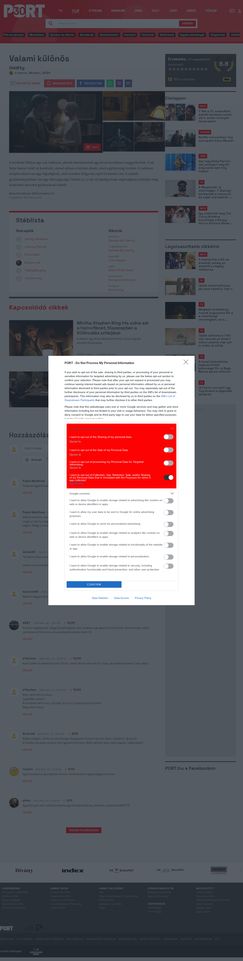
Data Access (121, 597)
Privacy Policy (143, 597)
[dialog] (121, 480)
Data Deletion (100, 597)
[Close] (187, 363)
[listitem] (121, 428)
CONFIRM (94, 584)
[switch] (169, 436)
